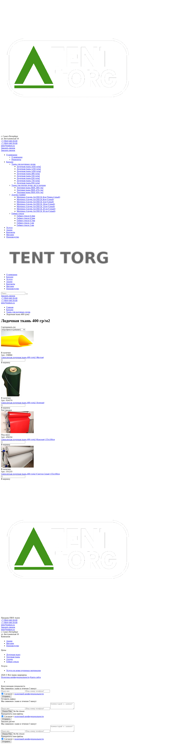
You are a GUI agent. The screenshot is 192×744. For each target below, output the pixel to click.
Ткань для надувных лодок (23, 164)
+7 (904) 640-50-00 (9, 141)
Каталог (9, 162)
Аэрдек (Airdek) (18, 195)
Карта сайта (35, 677)
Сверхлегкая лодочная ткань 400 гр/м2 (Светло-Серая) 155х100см (30, 474)
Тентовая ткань (13, 657)
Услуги (9, 227)
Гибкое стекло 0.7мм (26, 220)
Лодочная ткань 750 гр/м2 (28, 181)
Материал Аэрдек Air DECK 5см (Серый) (35, 202)
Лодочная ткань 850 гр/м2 (28, 183)
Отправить (6, 696)
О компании (11, 155)
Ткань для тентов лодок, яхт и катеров (28, 185)
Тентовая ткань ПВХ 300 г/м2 (30, 188)
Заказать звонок (8, 148)
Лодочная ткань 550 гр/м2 (28, 176)
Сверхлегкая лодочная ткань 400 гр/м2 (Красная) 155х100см (28, 439)
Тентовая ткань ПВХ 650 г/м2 (30, 192)
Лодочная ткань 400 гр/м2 (28, 173)
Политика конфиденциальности (15, 677)
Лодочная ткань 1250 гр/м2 (29, 169)
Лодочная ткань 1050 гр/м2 (29, 166)
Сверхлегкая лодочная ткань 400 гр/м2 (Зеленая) (22, 403)
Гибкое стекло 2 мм (25, 225)
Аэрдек (9, 659)
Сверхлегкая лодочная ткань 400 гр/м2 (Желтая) (22, 357)
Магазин (10, 235)
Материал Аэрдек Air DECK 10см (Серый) (36, 204)
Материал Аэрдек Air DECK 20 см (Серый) (36, 209)
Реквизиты (16, 159)
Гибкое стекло (17, 213)
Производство (12, 237)
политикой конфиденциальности (29, 694)
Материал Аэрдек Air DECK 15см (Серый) (36, 206)
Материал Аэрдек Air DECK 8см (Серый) (35, 199)
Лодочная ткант (13, 654)
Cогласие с (24, 694)
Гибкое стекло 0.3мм (26, 216)
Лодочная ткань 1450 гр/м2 (29, 171)
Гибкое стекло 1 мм (25, 223)
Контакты (10, 232)
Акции (9, 230)
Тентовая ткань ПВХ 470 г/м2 (30, 190)
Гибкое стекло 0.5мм (26, 218)
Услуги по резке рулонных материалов (23, 670)
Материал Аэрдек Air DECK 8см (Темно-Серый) (38, 197)
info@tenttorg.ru (8, 146)
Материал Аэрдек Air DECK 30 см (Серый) (36, 211)
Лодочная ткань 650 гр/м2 (28, 178)
